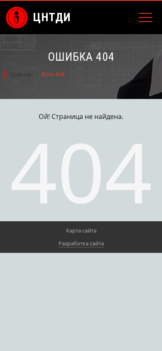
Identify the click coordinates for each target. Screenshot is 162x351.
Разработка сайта (81, 243)
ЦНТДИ (52, 17)
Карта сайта (81, 230)
